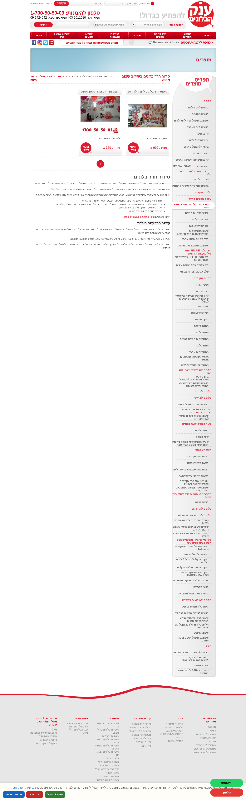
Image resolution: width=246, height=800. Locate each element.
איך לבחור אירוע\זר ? (107, 769)
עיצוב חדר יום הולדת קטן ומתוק (100, 91)
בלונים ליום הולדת (198, 107)
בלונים (207, 100)
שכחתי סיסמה (36, 3)
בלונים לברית (203, 391)
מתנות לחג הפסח (206, 745)
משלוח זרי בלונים (141, 734)
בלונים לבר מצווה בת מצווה (194, 515)
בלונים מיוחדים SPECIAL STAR (190, 166)
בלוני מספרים (201, 153)
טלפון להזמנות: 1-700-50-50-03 (65, 13)
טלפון (227, 792)
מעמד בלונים (201, 179)
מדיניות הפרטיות (24, 787)
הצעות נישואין (202, 449)
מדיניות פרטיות (174, 723)
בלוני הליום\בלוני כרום (196, 146)
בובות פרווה (202, 502)
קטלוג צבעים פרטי (62, 35)
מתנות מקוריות (202, 278)
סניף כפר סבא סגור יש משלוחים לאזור (77, 725)
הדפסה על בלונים (160, 35)
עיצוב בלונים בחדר (153, 25)
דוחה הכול (35, 794)
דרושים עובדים (48, 739)
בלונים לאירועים (201, 508)
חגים (208, 645)
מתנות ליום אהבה (199, 352)
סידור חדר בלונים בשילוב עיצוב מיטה (110, 26)
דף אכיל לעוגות (200, 313)
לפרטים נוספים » (156, 138)
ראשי (207, 35)
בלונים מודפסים (174, 727)
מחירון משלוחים (47, 736)
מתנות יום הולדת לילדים (195, 365)
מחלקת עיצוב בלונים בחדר (136, 217)
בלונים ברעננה (111, 758)
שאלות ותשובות (115, 35)
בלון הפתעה (202, 319)
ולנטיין (212, 730)
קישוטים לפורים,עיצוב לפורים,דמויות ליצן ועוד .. (194, 659)
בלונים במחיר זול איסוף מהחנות (190, 185)
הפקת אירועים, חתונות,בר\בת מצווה (171, 732)
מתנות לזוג (202, 345)
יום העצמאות (201, 665)
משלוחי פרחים (110, 736)
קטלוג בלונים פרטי (140, 727)
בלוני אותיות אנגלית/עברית (193, 593)
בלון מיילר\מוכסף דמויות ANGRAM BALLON (195, 574)
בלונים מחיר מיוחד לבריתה (193, 404)
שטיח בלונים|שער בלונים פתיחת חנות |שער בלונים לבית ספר (190, 443)
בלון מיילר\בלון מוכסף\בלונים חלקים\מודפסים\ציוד (193, 541)
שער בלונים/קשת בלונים (196, 423)
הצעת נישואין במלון (197, 463)
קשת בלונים (202, 430)
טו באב (212, 726)
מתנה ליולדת (201, 326)
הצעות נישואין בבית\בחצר (194, 476)
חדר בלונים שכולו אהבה (195, 239)
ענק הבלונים (104, 76)
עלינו (39, 35)
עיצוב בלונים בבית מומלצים (193, 245)
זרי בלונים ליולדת (199, 140)
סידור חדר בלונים (141, 723)
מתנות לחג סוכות (206, 734)
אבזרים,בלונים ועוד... (139, 731)
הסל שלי (146, 3)
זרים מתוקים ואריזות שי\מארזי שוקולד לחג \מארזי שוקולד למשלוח (192, 298)
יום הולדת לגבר (200, 219)
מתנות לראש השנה (205, 752)
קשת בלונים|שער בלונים (195, 606)
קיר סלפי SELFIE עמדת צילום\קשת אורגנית (197, 252)
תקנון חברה (112, 772)
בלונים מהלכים (200, 114)
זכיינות (179, 737)
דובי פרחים (202, 291)
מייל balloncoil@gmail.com (43, 731)
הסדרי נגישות (175, 740)
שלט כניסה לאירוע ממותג (194, 271)
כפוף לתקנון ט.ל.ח (46, 743)
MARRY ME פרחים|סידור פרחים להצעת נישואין (194, 482)
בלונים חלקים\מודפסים (196, 554)
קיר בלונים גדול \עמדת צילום (192, 265)
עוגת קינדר (202, 306)
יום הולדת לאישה (199, 226)
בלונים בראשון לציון (108, 761)
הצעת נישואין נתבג (198, 456)
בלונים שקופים (202, 192)
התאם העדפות (13, 794)
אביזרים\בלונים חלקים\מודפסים (191, 580)
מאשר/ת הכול (55, 794)
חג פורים (211, 741)
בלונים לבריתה (202, 397)
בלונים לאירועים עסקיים (196, 600)
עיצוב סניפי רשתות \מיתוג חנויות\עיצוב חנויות (194, 619)
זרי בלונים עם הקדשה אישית (192, 159)
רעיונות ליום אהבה (108, 765)
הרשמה (48, 3)
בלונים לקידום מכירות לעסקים (192, 613)
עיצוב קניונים (201, 632)
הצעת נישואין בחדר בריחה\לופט (190, 469)
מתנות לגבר (202, 332)
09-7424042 (38, 17)
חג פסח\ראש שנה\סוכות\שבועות (190, 652)
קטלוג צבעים (89, 35)
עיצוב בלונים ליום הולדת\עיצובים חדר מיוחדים (193, 232)
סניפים (137, 35)
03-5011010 (77, 17)
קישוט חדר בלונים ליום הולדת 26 (147, 91)
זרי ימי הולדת (143, 742)
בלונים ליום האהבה (198, 127)
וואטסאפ (227, 782)
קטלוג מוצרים (187, 35)
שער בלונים (202, 437)
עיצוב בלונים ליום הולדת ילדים (191, 120)
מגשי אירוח (202, 284)
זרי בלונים (203, 133)
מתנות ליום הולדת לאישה (194, 339)
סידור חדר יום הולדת (197, 213)
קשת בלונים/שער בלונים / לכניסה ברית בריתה (196, 411)
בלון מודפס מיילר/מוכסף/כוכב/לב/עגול (194, 378)
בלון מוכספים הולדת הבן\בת (193, 567)
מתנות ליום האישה (205, 748)
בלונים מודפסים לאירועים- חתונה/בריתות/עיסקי (194, 385)
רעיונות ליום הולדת (108, 780)
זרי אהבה (145, 745)
